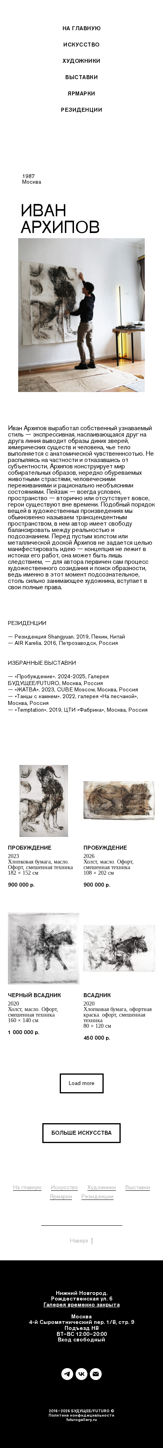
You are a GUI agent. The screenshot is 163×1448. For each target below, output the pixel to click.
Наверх (79, 1240)
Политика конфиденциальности (81, 1222)
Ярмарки (81, 93)
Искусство (81, 44)
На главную (82, 28)
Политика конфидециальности (81, 1415)
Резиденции (81, 109)
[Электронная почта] (96, 1374)
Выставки (81, 77)
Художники (81, 60)
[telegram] (67, 1374)
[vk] (81, 1374)
